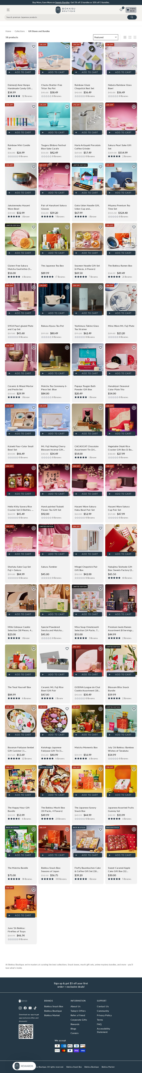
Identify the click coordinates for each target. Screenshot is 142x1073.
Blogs (73, 1028)
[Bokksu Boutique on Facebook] (25, 1007)
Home (8, 31)
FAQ (99, 1024)
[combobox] (71, 17)
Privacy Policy (104, 1015)
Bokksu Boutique (53, 1010)
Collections (20, 31)
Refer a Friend (78, 1015)
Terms (100, 1019)
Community (103, 1010)
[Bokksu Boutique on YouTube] (30, 1007)
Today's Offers (78, 1010)
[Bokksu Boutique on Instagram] (20, 1007)
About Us (75, 1006)
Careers (75, 1033)
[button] (33, 46)
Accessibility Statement (103, 1030)
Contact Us (103, 1006)
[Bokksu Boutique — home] (65, 9)
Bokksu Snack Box (53, 1006)
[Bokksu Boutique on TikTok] (35, 1007)
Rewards (75, 1024)
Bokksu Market (52, 1015)
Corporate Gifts (79, 1019)
